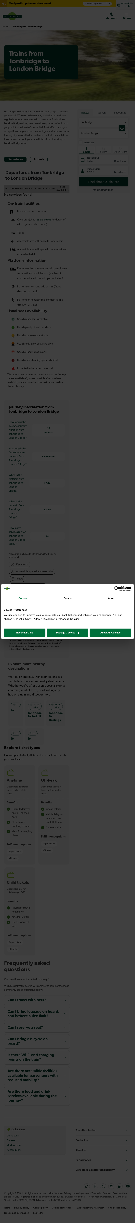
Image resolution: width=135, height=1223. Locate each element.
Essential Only (24, 632)
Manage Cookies (65, 632)
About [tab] (111, 598)
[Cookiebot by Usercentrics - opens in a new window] (116, 588)
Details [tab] (68, 598)
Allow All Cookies (110, 632)
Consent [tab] (23, 598)
